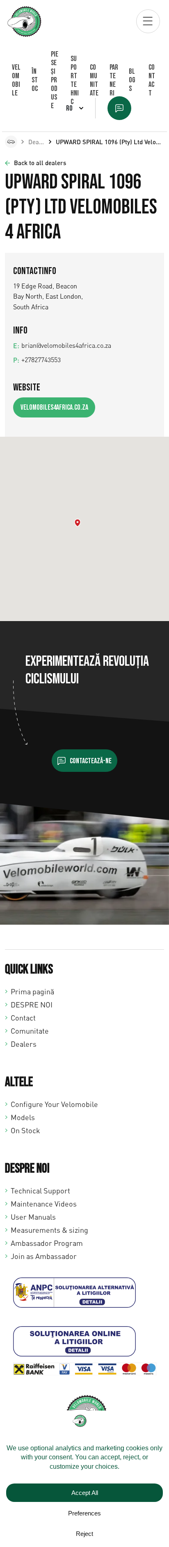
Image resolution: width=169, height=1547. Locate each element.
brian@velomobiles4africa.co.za (66, 345)
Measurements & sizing (49, 1229)
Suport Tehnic (75, 80)
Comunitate (94, 80)
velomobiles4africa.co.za (54, 407)
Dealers (39, 141)
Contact (151, 80)
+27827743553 (41, 360)
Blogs (132, 80)
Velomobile (16, 80)
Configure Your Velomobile (54, 1104)
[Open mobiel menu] (148, 21)
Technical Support (40, 1190)
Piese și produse (54, 80)
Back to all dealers (40, 162)
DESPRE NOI (32, 1004)
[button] (77, 522)
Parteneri (114, 80)
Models (23, 1117)
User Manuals (33, 1216)
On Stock (25, 1130)
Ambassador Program (47, 1243)
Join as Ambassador (44, 1256)
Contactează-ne (91, 761)
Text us (119, 108)
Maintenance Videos (44, 1203)
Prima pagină (32, 991)
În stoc (35, 80)
